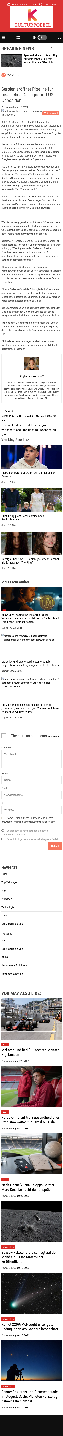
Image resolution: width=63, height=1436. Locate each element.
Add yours (53, 736)
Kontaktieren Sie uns (12, 924)
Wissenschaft (8, 1247)
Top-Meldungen (9, 882)
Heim (4, 874)
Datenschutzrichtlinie (12, 973)
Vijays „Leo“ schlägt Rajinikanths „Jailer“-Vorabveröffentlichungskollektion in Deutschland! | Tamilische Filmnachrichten (31, 618)
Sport (4, 915)
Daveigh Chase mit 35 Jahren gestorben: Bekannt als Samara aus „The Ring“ (30, 560)
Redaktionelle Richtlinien (14, 965)
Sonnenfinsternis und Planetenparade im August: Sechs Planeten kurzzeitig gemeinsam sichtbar (29, 1396)
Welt (3, 890)
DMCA (4, 957)
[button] (57, 48)
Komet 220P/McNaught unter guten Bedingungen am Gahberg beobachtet (42, 59)
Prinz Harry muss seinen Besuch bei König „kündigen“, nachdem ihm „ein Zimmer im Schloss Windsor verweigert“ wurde (30, 708)
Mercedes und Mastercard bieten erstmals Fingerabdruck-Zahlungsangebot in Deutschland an (31, 663)
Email (4, 788)
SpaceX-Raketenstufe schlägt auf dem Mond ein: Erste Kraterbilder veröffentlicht (29, 1257)
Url (2, 803)
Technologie (7, 907)
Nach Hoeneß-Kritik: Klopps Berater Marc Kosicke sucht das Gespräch (27, 1187)
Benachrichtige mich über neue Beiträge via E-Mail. (33, 839)
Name (4, 773)
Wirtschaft (6, 899)
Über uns (6, 940)
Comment (6, 747)
